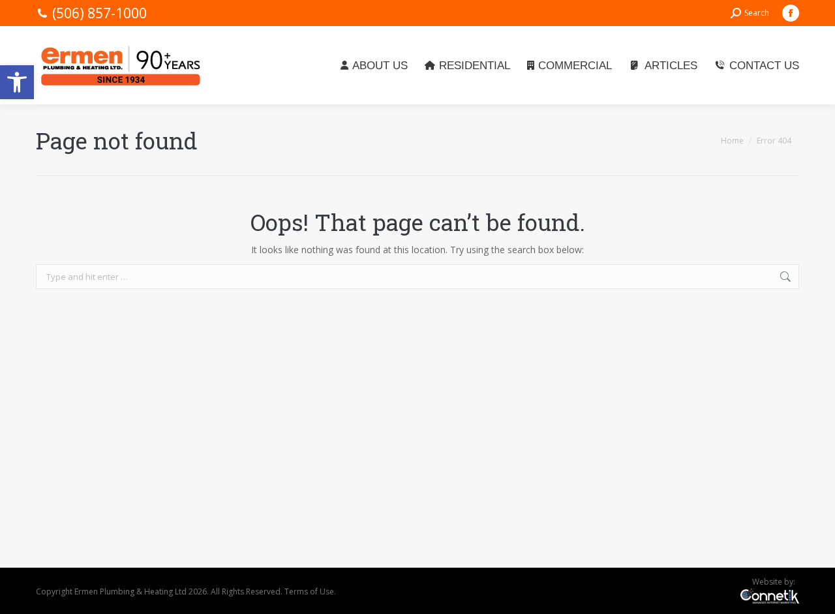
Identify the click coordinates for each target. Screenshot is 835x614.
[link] (17, 82)
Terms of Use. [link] (310, 591)
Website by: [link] (775, 581)
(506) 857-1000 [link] (99, 13)
